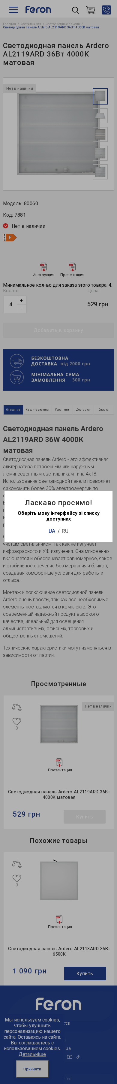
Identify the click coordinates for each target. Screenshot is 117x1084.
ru (65, 531)
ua (52, 531)
